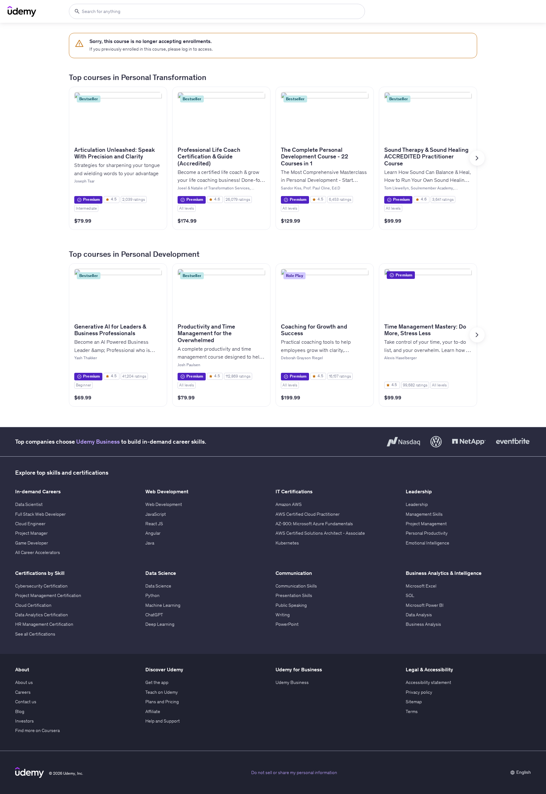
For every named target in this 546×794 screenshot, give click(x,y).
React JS (154, 523)
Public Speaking (291, 605)
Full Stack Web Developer (40, 514)
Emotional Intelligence (427, 543)
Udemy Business (98, 441)
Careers (23, 692)
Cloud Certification (33, 605)
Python (152, 595)
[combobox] (217, 11)
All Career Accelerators (37, 552)
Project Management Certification (48, 595)
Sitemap (414, 702)
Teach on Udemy (161, 692)
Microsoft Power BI (425, 605)
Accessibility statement (428, 682)
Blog (19, 711)
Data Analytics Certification (41, 615)
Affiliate (152, 711)
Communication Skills (296, 586)
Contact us (25, 702)
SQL (410, 595)
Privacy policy (419, 692)
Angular (153, 533)
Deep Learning (159, 624)
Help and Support (162, 721)
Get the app (156, 682)
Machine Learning (162, 605)
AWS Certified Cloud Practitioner (308, 514)
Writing (283, 615)
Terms (412, 711)
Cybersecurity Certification (41, 586)
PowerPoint (287, 624)
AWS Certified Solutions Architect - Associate (320, 533)
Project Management (426, 523)
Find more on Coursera (37, 730)
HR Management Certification (44, 624)
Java (149, 543)
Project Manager (31, 533)
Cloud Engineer (30, 523)
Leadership (417, 504)
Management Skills (424, 514)
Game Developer (31, 543)
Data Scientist (29, 504)
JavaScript (155, 514)
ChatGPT (154, 615)
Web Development (163, 504)
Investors (24, 721)
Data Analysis (419, 615)
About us (24, 682)
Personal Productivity (427, 533)
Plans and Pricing (162, 702)
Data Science (158, 586)
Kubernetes (287, 543)
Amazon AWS (289, 504)
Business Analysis (423, 624)
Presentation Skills (294, 595)
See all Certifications (35, 634)
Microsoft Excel (421, 586)
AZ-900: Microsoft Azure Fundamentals (314, 523)
